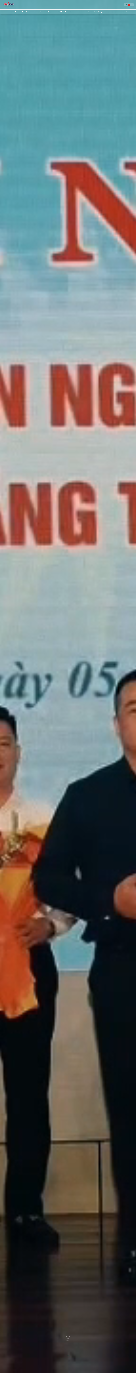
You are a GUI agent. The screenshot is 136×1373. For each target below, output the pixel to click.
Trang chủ (13, 12)
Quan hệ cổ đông (95, 12)
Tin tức (80, 12)
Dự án (49, 12)
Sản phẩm (38, 12)
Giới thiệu (26, 12)
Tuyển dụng (111, 12)
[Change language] (129, 4)
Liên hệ (124, 12)
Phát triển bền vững (65, 12)
